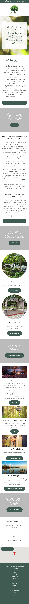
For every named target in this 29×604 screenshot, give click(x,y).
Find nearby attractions (14, 355)
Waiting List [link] (14, 576)
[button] (4, 9)
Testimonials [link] (14, 594)
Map (15, 124)
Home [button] (14, 572)
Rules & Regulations (14, 458)
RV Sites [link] (14, 583)
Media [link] (14, 592)
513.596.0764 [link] (14, 531)
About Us (14, 402)
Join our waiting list (14, 102)
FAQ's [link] (14, 579)
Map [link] (14, 585)
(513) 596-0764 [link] (12, 27)
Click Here (14, 242)
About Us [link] (14, 574)
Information (14, 290)
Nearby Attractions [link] (14, 590)
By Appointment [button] (16, 540)
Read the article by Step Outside (14, 221)
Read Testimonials (14, 509)
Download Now (14, 333)
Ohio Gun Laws (17, 188)
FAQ (14, 431)
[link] (14, 9)
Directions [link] (14, 588)
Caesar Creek (23, 177)
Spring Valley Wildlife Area (14, 488)
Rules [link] (14, 581)
